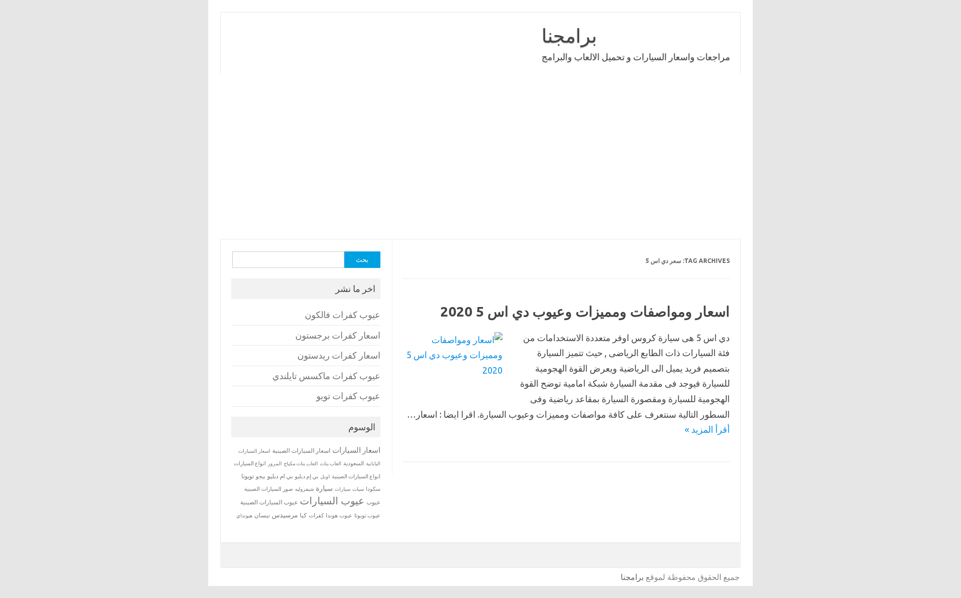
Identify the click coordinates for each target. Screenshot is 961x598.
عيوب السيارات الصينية (269, 502)
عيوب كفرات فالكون (342, 315)
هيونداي (244, 515)
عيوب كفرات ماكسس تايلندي (326, 376)
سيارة (324, 488)
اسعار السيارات (356, 450)
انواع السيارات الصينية (356, 476)
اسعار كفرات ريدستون (338, 355)
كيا (303, 515)
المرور (275, 463)
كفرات (316, 515)
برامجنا (569, 35)
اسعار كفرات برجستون (337, 335)
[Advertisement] (440, 157)
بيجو (260, 476)
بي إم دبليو (306, 476)
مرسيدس (285, 514)
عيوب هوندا (339, 515)
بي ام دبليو (280, 476)
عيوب (373, 502)
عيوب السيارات (332, 500)
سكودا (373, 489)
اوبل (325, 476)
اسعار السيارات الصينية (301, 450)
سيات (358, 489)
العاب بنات (330, 463)
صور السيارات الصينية (268, 489)
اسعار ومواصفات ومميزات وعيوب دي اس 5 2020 (585, 311)
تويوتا (247, 476)
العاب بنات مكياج (301, 463)
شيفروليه (304, 489)
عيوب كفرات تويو (348, 396)
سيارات (342, 489)
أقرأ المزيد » (707, 429)
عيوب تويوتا (367, 515)
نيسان (262, 515)
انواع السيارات (250, 463)
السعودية (353, 463)
